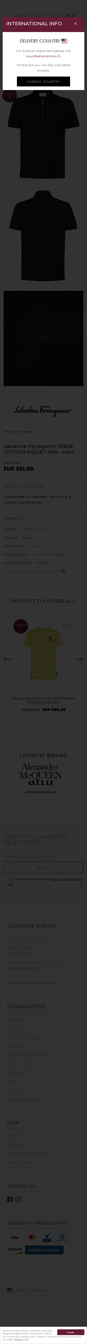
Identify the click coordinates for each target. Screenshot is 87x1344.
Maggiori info (21, 1339)
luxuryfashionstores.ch (43, 56)
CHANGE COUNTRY (43, 81)
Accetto (70, 1332)
